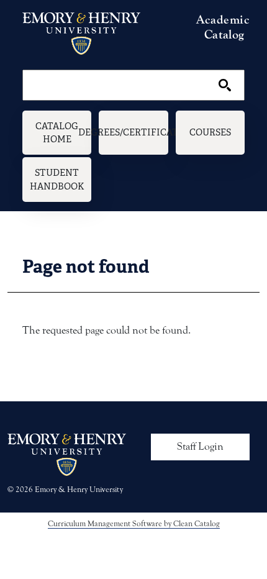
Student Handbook (57, 179)
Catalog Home (56, 132)
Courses (210, 132)
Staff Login (200, 446)
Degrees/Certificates (133, 132)
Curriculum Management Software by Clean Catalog (134, 523)
